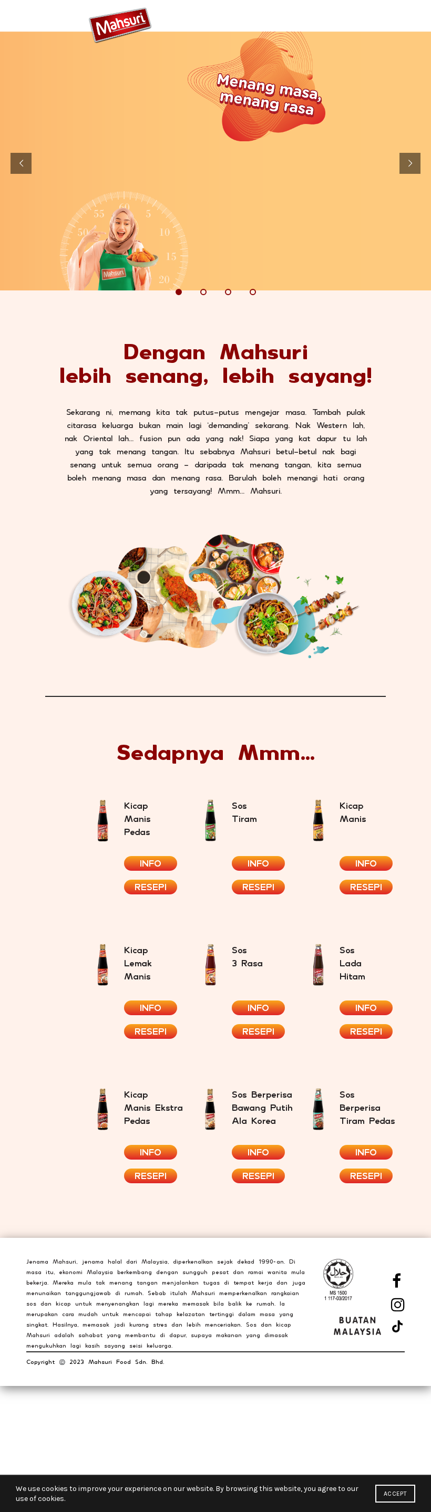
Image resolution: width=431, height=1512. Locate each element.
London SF (44, 1447)
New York (41, 1431)
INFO (150, 863)
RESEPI (151, 887)
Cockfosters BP (53, 1462)
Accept (395, 1493)
